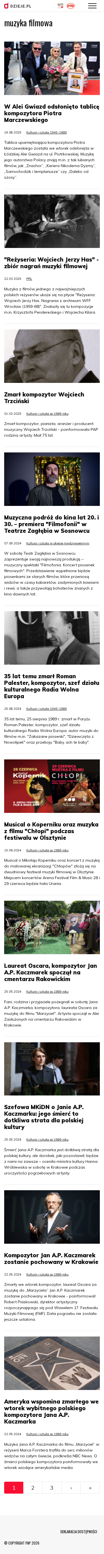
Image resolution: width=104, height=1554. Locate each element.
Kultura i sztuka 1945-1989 (46, 132)
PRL (29, 279)
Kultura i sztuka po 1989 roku (47, 414)
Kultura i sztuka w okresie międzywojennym (57, 543)
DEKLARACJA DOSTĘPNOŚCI (78, 1531)
